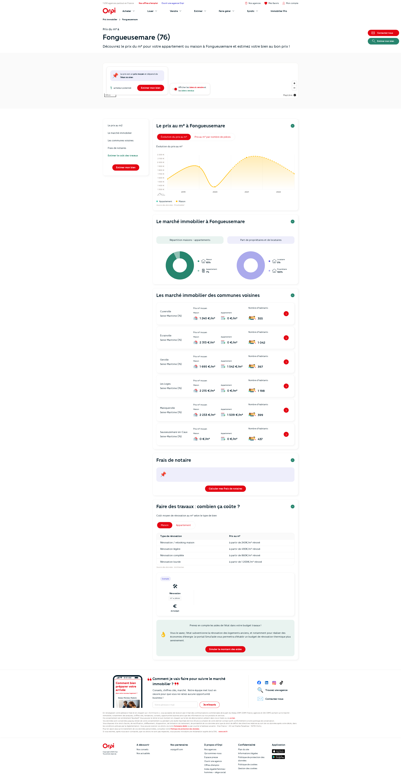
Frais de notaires (117, 148)
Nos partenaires (179, 744)
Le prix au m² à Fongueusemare (190, 126)
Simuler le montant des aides (225, 649)
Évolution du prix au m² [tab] (174, 137)
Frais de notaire (173, 460)
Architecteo (179, 567)
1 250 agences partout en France (118, 3)
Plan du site (243, 749)
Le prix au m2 (115, 125)
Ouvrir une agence (213, 761)
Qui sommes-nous (212, 753)
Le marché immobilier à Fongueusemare (200, 221)
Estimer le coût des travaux (123, 155)
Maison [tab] (165, 525)
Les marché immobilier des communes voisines (208, 295)
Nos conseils (142, 749)
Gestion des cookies (247, 768)
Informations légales (248, 753)
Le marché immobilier (120, 133)
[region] (200, 81)
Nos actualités (143, 753)
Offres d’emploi (211, 765)
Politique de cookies (247, 764)
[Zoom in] (294, 83)
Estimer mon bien (150, 87)
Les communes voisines (120, 140)
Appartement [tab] (183, 525)
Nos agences (210, 749)
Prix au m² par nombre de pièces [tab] (213, 137)
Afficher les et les (192, 89)
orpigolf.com (176, 749)
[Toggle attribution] (295, 95)
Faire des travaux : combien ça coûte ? (198, 506)
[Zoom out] (294, 88)
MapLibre (287, 95)
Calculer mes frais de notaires (225, 488)
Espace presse (211, 757)
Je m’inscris (209, 704)
